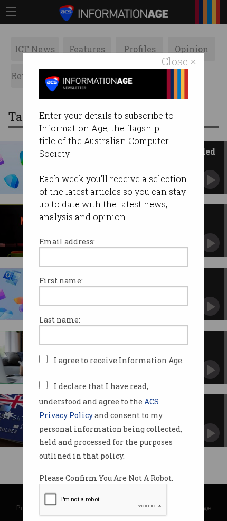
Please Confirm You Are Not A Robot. (106, 478)
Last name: (59, 320)
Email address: (67, 241)
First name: (61, 281)
